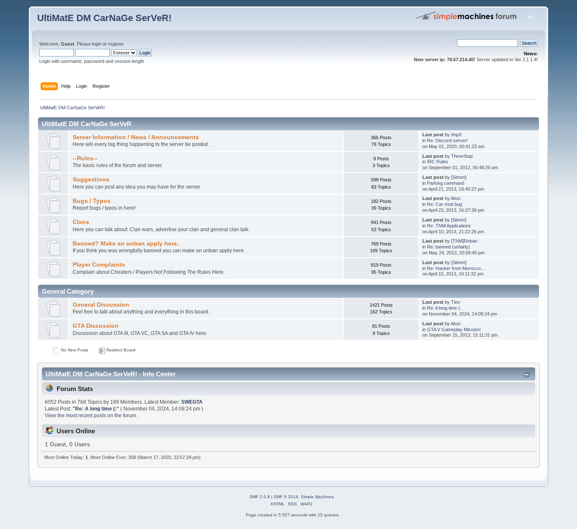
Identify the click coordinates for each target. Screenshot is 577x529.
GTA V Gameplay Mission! (454, 329)
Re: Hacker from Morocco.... (456, 268)
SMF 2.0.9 (260, 496)
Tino (455, 302)
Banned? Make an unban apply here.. (126, 243)
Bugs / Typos (92, 201)
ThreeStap (462, 156)
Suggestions (91, 179)
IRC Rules (437, 161)
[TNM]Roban (464, 240)
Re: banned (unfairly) (448, 246)
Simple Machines (317, 496)
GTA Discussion (96, 326)
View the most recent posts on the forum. (91, 415)
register (115, 43)
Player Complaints (99, 265)
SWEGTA (192, 402)
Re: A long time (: (444, 307)
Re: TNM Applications (449, 225)
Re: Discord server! (447, 140)
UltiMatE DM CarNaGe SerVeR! (104, 18)
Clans (81, 222)
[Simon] (458, 177)
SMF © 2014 (286, 496)
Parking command (445, 183)
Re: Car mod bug (444, 204)
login (96, 43)
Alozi (455, 198)
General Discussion (101, 305)
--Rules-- (85, 158)
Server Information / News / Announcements (136, 137)
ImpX (456, 134)
